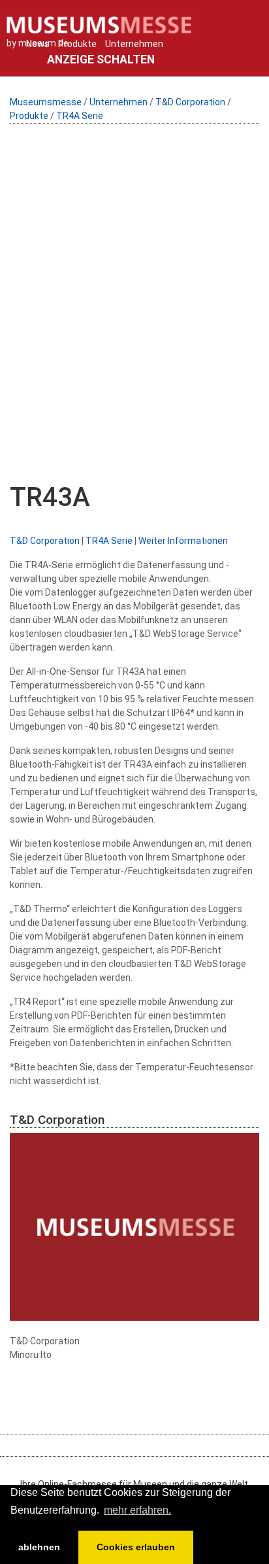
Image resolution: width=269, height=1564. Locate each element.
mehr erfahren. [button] (137, 1510)
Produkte (77, 44)
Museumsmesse (46, 102)
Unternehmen (134, 44)
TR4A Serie (79, 115)
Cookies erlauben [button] (136, 1547)
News (38, 44)
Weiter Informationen (183, 541)
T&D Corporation (190, 102)
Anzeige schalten (101, 59)
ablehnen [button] (39, 1547)
